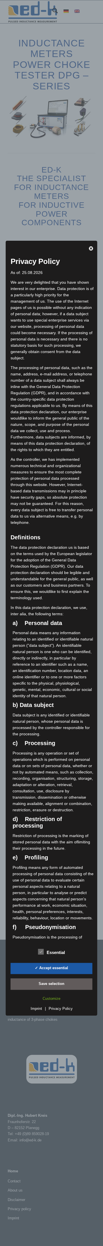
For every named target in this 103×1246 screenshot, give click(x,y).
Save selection (51, 983)
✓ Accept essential (51, 968)
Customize (51, 998)
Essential (56, 952)
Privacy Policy (61, 1008)
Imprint (36, 1008)
